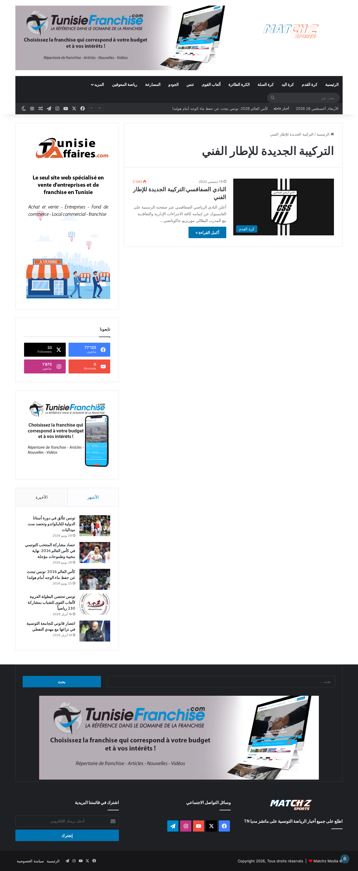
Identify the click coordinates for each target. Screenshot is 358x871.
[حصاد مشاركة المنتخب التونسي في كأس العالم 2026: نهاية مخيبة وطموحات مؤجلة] (94, 552)
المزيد (99, 84)
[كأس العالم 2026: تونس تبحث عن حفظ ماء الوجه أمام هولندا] (94, 579)
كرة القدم (309, 84)
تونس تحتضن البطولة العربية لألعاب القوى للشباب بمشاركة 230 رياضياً (213, 108)
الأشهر (93, 497)
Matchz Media (326, 861)
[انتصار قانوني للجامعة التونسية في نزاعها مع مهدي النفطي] (94, 631)
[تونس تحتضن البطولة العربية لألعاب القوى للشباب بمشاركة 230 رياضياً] (94, 604)
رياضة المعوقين (124, 84)
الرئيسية (332, 84)
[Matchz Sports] (291, 31)
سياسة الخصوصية (30, 861)
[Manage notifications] (344, 858)
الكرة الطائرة (239, 84)
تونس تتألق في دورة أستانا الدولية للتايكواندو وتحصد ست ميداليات (51, 523)
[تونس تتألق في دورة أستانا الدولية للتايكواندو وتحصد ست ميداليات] (94, 525)
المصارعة (153, 84)
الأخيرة (42, 497)
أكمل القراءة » (207, 232)
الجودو (173, 84)
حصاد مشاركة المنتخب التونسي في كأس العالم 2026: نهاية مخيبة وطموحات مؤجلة (50, 550)
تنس (190, 84)
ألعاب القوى (211, 84)
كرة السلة (266, 84)
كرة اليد (288, 84)
